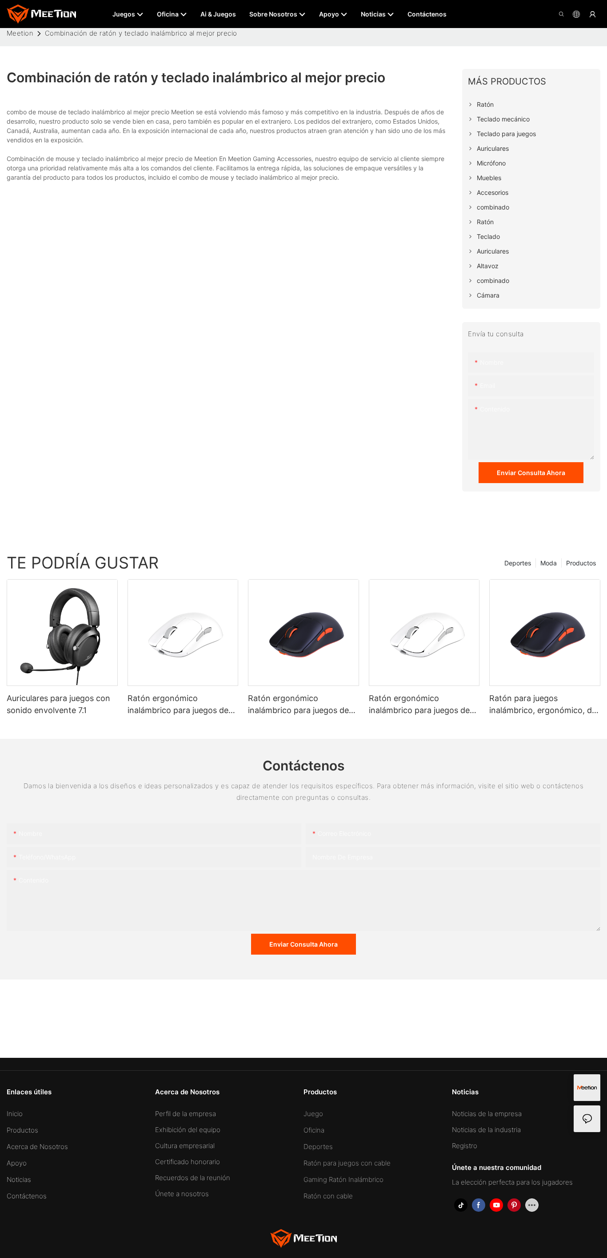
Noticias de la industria (486, 1129)
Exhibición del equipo (187, 1129)
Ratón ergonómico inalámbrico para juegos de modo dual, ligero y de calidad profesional (178, 705)
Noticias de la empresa (487, 1113)
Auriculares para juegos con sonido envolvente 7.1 (58, 704)
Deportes (517, 563)
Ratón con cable (328, 1196)
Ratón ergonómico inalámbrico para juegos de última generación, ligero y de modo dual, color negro (303, 705)
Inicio (15, 1113)
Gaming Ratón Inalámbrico (343, 1179)
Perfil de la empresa (185, 1113)
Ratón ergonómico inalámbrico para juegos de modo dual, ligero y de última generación (423, 705)
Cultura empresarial (185, 1145)
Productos (581, 563)
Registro (464, 1145)
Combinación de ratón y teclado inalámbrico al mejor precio (141, 33)
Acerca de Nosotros (37, 1146)
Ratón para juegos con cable (347, 1163)
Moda (548, 563)
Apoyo (17, 1163)
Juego (313, 1113)
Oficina (314, 1130)
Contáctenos (27, 1196)
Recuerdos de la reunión (192, 1177)
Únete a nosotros (182, 1193)
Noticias (19, 1179)
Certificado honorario (187, 1161)
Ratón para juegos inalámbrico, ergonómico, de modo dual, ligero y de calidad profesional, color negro (542, 705)
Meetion (20, 33)
